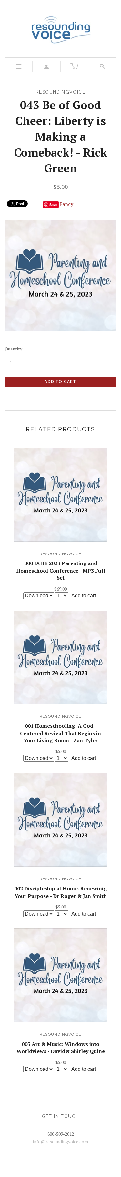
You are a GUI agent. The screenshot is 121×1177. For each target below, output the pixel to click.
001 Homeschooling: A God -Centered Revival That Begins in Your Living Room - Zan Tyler (60, 733)
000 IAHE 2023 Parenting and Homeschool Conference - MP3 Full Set (60, 570)
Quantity (13, 349)
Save (53, 204)
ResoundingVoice (60, 554)
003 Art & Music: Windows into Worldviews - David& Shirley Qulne (60, 1047)
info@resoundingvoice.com (60, 1142)
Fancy (66, 204)
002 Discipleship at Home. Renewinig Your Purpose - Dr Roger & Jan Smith (60, 892)
